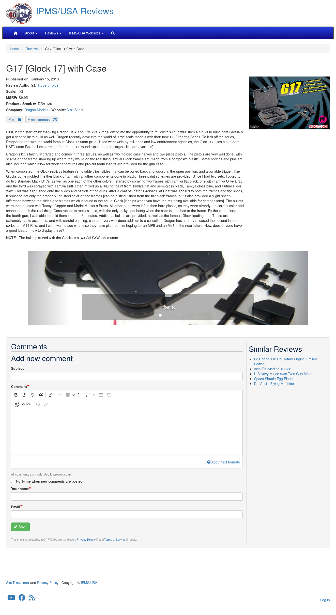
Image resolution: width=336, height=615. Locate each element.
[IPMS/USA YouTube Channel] (11, 598)
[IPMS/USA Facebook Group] (21, 598)
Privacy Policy (86, 539)
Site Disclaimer (17, 582)
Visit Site (73, 109)
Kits (11, 119)
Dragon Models (36, 109)
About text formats (225, 462)
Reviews (32, 48)
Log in (325, 599)
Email (15, 506)
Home (14, 48)
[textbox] (127, 432)
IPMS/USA (89, 582)
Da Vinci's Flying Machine (274, 383)
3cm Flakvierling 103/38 (272, 368)
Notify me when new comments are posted (49, 481)
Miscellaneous (39, 119)
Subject (17, 368)
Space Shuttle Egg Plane (273, 378)
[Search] (112, 33)
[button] (168, 287)
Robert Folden (49, 85)
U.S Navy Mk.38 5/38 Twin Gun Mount (284, 373)
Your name (20, 488)
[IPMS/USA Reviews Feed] (32, 598)
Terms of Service (114, 539)
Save (22, 526)
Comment (19, 386)
